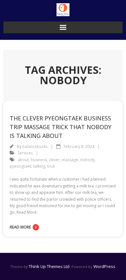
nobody (87, 159)
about (23, 159)
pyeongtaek (20, 166)
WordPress (104, 266)
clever (54, 159)
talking (39, 166)
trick (51, 166)
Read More (20, 227)
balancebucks (34, 146)
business (39, 159)
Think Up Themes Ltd (49, 266)
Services (25, 153)
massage (70, 159)
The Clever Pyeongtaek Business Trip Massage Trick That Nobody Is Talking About (60, 127)
